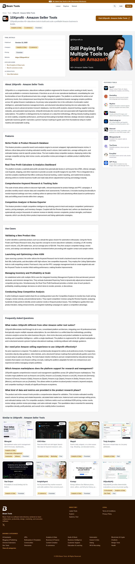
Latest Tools (73, 511)
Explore (66, 6)
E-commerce (28, 28)
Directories (27, 545)
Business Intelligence (75, 540)
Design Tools (115, 542)
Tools (9, 13)
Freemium (39, 28)
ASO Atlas (41, 441)
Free (60, 456)
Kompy (73, 481)
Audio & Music (72, 537)
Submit (74, 6)
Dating (92, 542)
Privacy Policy (107, 514)
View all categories (9, 548)
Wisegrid (7, 441)
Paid (118, 456)
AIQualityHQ (108, 481)
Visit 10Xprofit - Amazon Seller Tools (112, 18)
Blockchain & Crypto (118, 537)
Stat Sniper (8, 481)
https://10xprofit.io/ (22, 57)
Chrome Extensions (9, 542)
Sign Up (128, 6)
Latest (58, 6)
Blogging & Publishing (10, 540)
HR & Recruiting (95, 545)
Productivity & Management (13, 453)
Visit (28, 423)
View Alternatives (12, 74)
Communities (28, 542)
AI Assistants (108, 490)
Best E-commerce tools (14, 68)
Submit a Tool (73, 517)
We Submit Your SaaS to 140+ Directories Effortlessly (69, 1)
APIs (25, 537)
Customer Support (74, 542)
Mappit (73, 441)
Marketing (54, 456)
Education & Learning (75, 545)
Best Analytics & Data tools (16, 65)
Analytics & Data (16, 28)
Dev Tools (107, 493)
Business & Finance (52, 540)
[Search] (115, 6)
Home (5, 13)
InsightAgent (42, 481)
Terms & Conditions (109, 511)
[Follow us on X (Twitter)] (4, 525)
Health (113, 545)
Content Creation (51, 542)
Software (17, 456)
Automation (8, 456)
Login (120, 6)
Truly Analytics (109, 441)
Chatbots (114, 540)
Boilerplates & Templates (32, 540)
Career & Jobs (94, 540)
